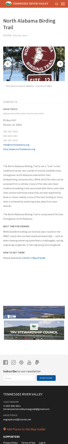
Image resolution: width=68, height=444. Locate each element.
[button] (8, 64)
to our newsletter (22, 371)
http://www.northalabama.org (19, 149)
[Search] (56, 4)
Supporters (11, 436)
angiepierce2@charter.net (17, 419)
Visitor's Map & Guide (34, 257)
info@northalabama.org (16, 144)
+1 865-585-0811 (12, 405)
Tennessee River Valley (22, 394)
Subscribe (46, 378)
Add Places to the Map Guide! (26, 429)
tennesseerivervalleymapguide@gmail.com (26, 409)
